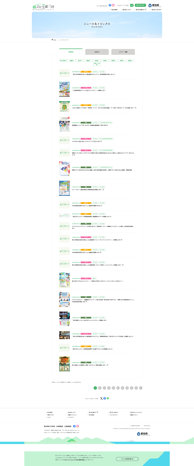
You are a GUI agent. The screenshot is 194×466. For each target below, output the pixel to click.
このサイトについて (135, 425)
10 (136, 388)
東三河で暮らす (140, 10)
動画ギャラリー (134, 415)
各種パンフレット (72, 415)
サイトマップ (147, 425)
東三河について (127, 10)
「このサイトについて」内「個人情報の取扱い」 (74, 459)
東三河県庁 (115, 10)
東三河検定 (91, 415)
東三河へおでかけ (156, 10)
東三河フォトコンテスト (136, 412)
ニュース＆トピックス (102, 6)
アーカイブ (70, 417)
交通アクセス (50, 415)
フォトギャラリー (114, 415)
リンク (49, 417)
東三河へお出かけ (114, 412)
